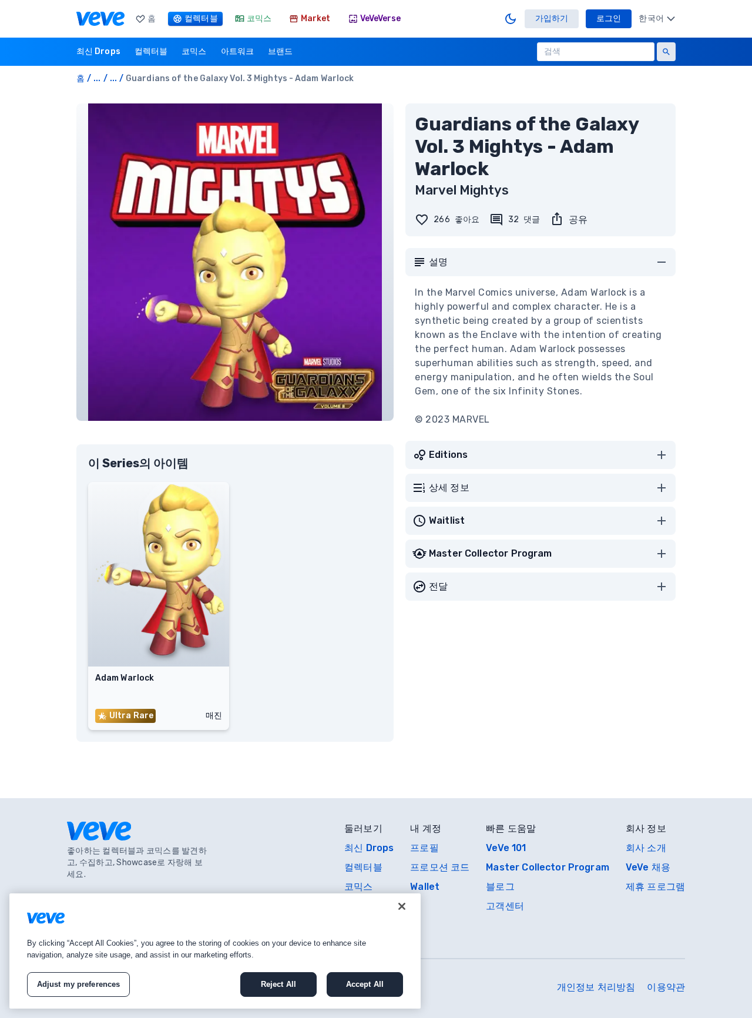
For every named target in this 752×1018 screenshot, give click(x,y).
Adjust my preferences (78, 984)
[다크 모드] (510, 19)
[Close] (402, 906)
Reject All (278, 984)
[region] (215, 951)
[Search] (666, 51)
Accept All (365, 984)
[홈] (100, 19)
